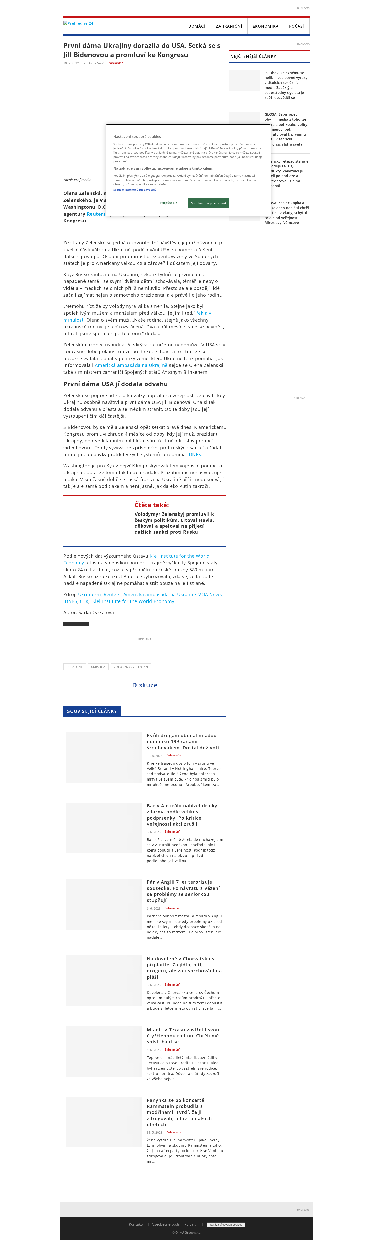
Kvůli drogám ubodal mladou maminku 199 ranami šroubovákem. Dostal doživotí (183, 741)
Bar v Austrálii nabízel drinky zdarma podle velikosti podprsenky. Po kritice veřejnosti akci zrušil (182, 815)
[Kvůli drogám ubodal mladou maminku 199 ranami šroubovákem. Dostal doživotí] (104, 757)
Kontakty (136, 1224)
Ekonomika (266, 26)
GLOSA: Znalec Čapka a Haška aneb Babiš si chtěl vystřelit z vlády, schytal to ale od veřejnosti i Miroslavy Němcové (287, 212)
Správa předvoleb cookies (226, 1224)
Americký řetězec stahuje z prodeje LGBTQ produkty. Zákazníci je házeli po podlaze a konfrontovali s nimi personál (286, 173)
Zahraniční (229, 26)
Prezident (74, 667)
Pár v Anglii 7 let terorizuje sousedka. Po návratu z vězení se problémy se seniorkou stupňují (183, 891)
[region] (188, 170)
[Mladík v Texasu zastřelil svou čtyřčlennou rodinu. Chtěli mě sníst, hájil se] (104, 1051)
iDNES (194, 454)
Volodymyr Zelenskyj (131, 667)
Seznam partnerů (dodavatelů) (135, 189)
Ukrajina (98, 667)
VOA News (210, 594)
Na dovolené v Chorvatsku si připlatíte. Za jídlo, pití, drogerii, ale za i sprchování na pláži (184, 967)
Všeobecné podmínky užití (174, 1224)
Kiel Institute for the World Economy (133, 601)
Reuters (96, 214)
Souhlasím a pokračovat (208, 203)
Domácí (197, 26)
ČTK (84, 601)
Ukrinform (89, 594)
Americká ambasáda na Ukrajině (131, 365)
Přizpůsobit (168, 203)
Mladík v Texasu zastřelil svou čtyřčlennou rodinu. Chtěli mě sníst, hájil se (183, 1035)
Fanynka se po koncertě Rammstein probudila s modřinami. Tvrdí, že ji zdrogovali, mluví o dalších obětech (179, 1112)
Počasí (296, 26)
